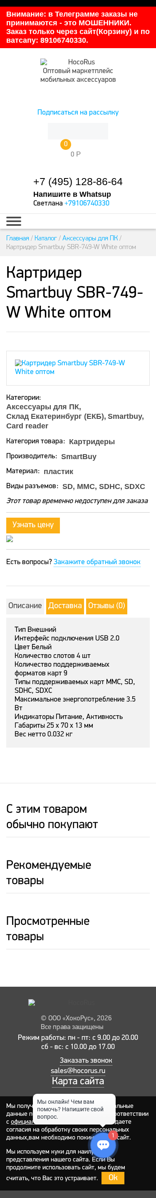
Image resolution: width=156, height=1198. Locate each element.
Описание (25, 606)
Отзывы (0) (106, 606)
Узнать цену (33, 525)
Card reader (27, 426)
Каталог (46, 238)
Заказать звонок (86, 1061)
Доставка (65, 606)
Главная (17, 238)
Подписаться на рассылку (78, 113)
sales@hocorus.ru (78, 1071)
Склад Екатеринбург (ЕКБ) (55, 416)
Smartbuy (125, 416)
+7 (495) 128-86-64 (78, 181)
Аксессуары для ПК (90, 238)
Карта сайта (78, 1081)
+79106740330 (86, 204)
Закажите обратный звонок (97, 562)
